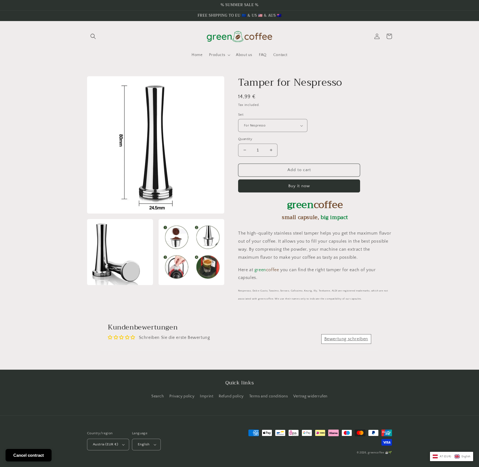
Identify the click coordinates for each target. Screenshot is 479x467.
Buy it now (299, 186)
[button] (93, 36)
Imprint (206, 396)
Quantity (245, 139)
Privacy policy (181, 396)
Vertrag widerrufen (310, 396)
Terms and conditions (268, 396)
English (144, 444)
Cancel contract (28, 455)
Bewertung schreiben (346, 338)
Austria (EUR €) (105, 444)
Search (157, 396)
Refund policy (231, 396)
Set (240, 114)
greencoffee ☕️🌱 (380, 452)
